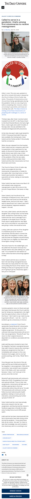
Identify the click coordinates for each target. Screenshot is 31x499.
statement (14, 324)
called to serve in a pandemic (10, 447)
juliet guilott (6, 444)
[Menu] (2, 7)
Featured (24, 444)
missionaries (15, 444)
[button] (27, 475)
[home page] (15, 4)
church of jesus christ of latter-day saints (14, 441)
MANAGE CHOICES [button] (15, 491)
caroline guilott (7, 438)
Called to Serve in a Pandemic (11, 16)
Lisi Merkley (7, 29)
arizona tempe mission (8, 434)
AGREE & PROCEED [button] (16, 496)
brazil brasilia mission (22, 434)
